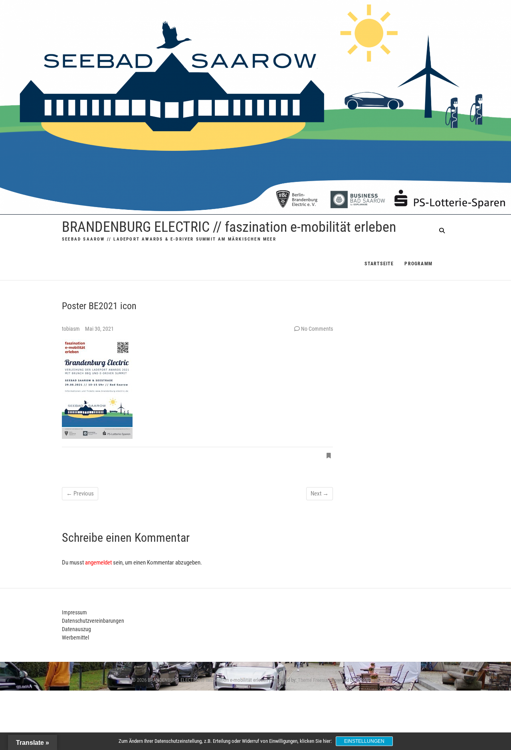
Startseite (379, 263)
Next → (320, 493)
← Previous (80, 493)
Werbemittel (75, 637)
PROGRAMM (418, 263)
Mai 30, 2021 (99, 329)
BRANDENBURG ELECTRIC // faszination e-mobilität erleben (229, 227)
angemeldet (98, 562)
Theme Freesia (313, 680)
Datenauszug (76, 629)
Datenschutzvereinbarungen (93, 621)
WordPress (368, 680)
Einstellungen (364, 741)
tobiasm (71, 329)
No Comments (317, 329)
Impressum (74, 612)
